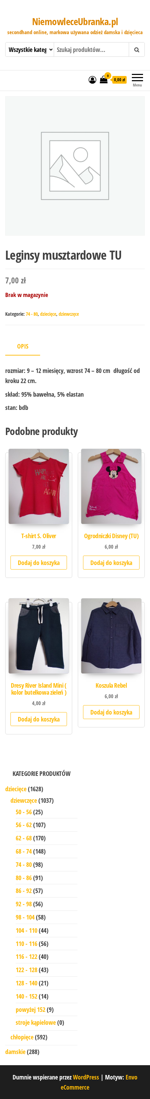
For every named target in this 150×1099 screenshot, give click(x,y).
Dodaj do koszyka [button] (39, 562)
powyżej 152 (30, 1009)
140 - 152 (26, 996)
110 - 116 (26, 943)
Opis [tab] (22, 346)
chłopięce (21, 1037)
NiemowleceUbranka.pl (75, 21)
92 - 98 (24, 904)
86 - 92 (24, 890)
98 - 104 (25, 917)
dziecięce (48, 314)
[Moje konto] (92, 79)
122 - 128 (26, 970)
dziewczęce (69, 314)
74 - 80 (32, 314)
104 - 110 (26, 930)
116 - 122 (26, 956)
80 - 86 (24, 877)
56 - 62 (24, 825)
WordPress (86, 1077)
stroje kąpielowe (36, 1022)
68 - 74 (24, 851)
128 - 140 (26, 983)
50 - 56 (24, 812)
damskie (15, 1051)
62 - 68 (24, 838)
